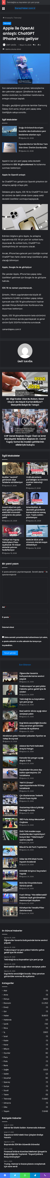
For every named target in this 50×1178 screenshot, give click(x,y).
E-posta (6, 617)
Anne (6, 995)
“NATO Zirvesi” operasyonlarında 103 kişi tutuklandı (31, 785)
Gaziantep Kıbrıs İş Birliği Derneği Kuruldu (31, 809)
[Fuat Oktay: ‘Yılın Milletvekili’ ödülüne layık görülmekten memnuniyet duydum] (10, 898)
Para (6, 1057)
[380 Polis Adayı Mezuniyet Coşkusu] (10, 823)
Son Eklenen (25, 664)
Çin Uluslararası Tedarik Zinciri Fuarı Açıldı (31, 797)
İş (4, 1032)
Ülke (5, 1107)
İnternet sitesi (8, 627)
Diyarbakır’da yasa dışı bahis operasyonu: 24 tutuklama (30, 772)
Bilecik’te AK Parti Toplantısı (33, 847)
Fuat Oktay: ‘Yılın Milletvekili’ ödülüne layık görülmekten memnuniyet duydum (33, 897)
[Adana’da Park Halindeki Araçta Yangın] (10, 750)
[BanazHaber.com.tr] (25, 8)
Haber (6, 1015)
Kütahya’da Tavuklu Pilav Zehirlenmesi (31, 909)
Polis (6, 1061)
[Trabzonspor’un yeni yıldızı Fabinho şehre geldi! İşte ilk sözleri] (10, 690)
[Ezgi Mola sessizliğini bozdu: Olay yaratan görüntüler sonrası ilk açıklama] (10, 727)
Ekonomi (7, 1003)
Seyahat (7, 1078)
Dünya (6, 999)
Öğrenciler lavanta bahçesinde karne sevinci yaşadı (31, 676)
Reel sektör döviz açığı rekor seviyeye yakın (33, 712)
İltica (6, 1028)
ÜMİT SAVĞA (11, 45)
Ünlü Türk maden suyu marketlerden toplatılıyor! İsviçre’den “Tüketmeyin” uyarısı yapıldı (32, 835)
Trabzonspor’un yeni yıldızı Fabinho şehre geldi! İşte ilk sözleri (32, 689)
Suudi (6, 1090)
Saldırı (6, 1074)
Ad (4, 607)
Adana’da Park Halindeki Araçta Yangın (31, 747)
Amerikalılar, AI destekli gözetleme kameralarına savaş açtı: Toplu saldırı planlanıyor (36, 512)
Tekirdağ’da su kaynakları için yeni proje (23, 2)
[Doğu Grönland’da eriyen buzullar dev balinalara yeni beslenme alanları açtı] (9, 131)
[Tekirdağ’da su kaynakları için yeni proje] (10, 703)
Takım (6, 1094)
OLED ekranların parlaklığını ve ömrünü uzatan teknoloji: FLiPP (37, 481)
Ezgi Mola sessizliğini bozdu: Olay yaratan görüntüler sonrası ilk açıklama (33, 726)
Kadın (6, 1040)
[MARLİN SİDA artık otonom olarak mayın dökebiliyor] (37, 531)
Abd (5, 991)
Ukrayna (7, 1103)
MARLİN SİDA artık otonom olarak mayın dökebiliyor (36, 542)
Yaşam (6, 1111)
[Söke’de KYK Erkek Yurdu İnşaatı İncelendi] (10, 863)
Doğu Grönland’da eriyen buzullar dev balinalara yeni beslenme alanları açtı (32, 131)
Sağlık (6, 1070)
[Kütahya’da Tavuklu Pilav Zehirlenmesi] (10, 911)
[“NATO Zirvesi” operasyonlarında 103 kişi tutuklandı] (10, 786)
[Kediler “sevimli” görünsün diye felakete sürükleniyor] (13, 468)
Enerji (6, 1007)
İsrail (6, 1036)
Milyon (6, 1049)
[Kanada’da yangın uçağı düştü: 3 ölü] (10, 761)
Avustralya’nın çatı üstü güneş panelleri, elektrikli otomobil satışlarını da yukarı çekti (12, 512)
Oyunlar (7, 1053)
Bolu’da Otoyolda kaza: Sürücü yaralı (31, 884)
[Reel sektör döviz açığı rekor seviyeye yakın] (10, 715)
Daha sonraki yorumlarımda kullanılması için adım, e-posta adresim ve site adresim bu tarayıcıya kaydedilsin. (25, 641)
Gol (5, 1011)
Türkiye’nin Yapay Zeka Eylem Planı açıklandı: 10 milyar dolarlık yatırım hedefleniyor (11, 544)
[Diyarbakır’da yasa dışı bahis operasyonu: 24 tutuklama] (10, 773)
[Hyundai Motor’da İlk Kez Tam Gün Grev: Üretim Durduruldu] (9, 147)
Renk (6, 1065)
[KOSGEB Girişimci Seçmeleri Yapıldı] (10, 875)
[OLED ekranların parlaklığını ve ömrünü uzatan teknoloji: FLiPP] (37, 468)
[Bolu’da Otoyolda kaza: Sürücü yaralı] (10, 887)
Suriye (6, 1086)
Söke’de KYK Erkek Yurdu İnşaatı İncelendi (31, 860)
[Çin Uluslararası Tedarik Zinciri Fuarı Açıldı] (10, 799)
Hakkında (7, 1020)
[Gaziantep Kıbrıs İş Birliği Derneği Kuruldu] (10, 811)
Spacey (7, 1082)
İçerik (6, 1024)
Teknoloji (17, 18)
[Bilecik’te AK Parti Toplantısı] (10, 851)
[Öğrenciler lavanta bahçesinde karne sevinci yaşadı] (10, 677)
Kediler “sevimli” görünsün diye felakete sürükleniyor (12, 480)
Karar (6, 1045)
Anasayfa (8, 18)
